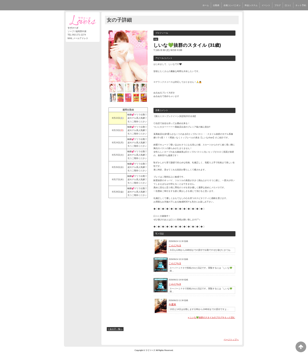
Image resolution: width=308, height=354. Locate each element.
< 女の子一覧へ (115, 329)
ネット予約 (300, 5)
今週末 (172, 304)
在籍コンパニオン (232, 5)
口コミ (288, 5)
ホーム (205, 5)
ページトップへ (231, 339)
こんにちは (175, 245)
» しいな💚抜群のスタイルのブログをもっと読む (211, 317)
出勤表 (216, 5)
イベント (266, 5)
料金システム (251, 5)
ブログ (277, 5)
